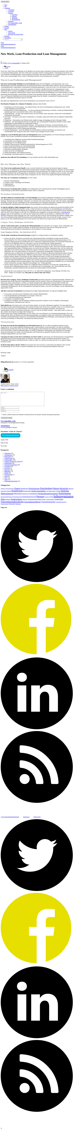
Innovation (3, 491)
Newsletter (7, 37)
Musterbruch (25, 493)
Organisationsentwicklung (48, 493)
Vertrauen (12, 504)
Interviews (7, 469)
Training (10, 13)
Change (17, 488)
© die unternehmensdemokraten (10, 817)
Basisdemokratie (10, 488)
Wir (5, 6)
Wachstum (18, 504)
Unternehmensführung (32, 502)
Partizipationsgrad (17, 497)
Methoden (15, 18)
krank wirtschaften (38, 491)
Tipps (6, 479)
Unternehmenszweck (61, 502)
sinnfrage (7, 499)
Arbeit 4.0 (3, 488)
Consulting (11, 10)
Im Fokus (7, 468)
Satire (6, 476)
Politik (6, 473)
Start (5, 5)
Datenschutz (37, 817)
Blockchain (7, 456)
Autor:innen (11, 33)
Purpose (40, 496)
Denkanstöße (16, 63)
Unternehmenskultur (48, 502)
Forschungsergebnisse (10, 465)
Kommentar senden (6, 418)
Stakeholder (25, 499)
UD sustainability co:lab (15, 23)
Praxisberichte (8, 474)
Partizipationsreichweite (29, 497)
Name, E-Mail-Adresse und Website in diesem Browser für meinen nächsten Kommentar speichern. (31, 414)
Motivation (18, 494)
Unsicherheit (58, 499)
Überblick (14, 14)
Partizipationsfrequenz (6, 497)
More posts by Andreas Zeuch (9, 385)
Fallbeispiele (8, 463)
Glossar (10, 31)
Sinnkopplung (16, 499)
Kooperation (27, 491)
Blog (5, 29)
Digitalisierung (34, 488)
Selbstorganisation (63, 496)
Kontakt (6, 36)
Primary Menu (5, 1)
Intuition (9, 491)
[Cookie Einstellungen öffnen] (14, 1127)
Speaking (10, 21)
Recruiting (46, 497)
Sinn (3, 499)
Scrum (51, 497)
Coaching (11, 11)
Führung (14, 16)
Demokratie (24, 488)
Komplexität (17, 491)
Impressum (26, 817)
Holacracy (71, 488)
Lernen (58, 491)
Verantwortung (4, 504)
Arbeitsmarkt (8, 455)
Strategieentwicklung (35, 499)
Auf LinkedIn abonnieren (10, 435)
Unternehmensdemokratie (12, 501)
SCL (5, 478)
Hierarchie (64, 488)
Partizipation (65, 493)
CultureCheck (8, 458)
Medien (6, 26)
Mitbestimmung (7, 493)
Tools (44, 499)
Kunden (6, 28)
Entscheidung (46, 488)
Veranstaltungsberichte (10, 481)
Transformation (50, 499)
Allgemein (7, 453)
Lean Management (50, 491)
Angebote (7, 8)
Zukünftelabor (12, 24)
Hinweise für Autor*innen (15, 34)
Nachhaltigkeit (16, 19)
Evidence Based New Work (12, 461)
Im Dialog (7, 466)
